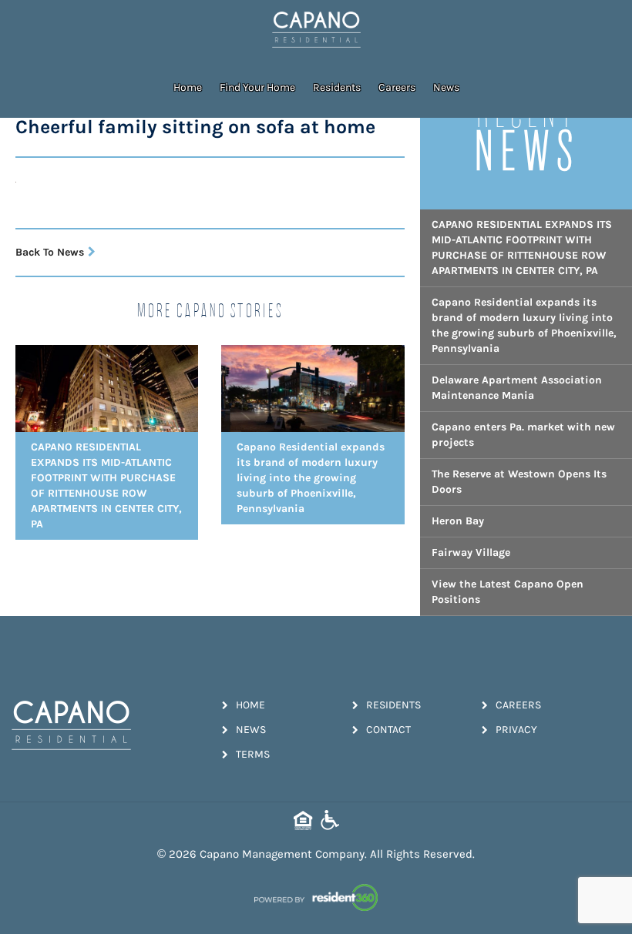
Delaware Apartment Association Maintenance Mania (517, 387)
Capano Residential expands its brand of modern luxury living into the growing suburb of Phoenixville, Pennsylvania (524, 325)
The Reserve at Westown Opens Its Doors (519, 481)
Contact (388, 729)
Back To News (49, 252)
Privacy (516, 729)
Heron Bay (458, 520)
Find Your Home (257, 87)
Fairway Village (471, 552)
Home (187, 87)
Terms (253, 754)
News (446, 87)
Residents (337, 87)
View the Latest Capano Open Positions (507, 591)
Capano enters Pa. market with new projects (523, 434)
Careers (396, 87)
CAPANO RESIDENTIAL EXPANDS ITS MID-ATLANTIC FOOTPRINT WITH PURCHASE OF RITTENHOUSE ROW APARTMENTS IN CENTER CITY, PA (522, 247)
